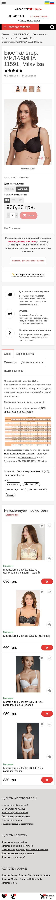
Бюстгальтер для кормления (16, 816)
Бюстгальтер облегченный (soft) (33, 471)
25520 (15, 412)
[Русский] (51, 4)
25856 (7, 412)
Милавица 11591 (15, 489)
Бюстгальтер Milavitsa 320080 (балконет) (26, 635)
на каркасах (13, 484)
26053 (22, 412)
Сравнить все (12, 515)
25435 (42, 408)
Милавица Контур (15, 475)
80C (7, 200)
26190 (29, 412)
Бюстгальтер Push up (12, 820)
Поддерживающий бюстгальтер (18, 824)
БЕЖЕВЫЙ (22, 189)
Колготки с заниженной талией (17, 846)
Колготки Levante (41, 875)
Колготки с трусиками (37, 849)
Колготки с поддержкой (13, 857)
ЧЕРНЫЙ (9, 189)
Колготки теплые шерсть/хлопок (18, 853)
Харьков (30, 453)
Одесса (21, 453)
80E (13, 200)
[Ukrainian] (46, 4)
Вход (23, 20)
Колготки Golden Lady (31, 879)
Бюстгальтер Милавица (13, 809)
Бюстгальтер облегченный (15, 805)
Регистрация (33, 20)
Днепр (39, 453)
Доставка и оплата (26, 457)
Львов (13, 453)
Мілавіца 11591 (37, 489)
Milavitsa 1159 (31, 484)
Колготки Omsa (9, 875)
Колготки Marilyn (10, 879)
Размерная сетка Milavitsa (30, 274)
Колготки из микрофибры (14, 842)
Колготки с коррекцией (13, 849)
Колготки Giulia (9, 883)
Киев (6, 453)
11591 (10, 495)
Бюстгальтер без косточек (15, 812)
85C (20, 200)
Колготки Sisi (25, 875)
